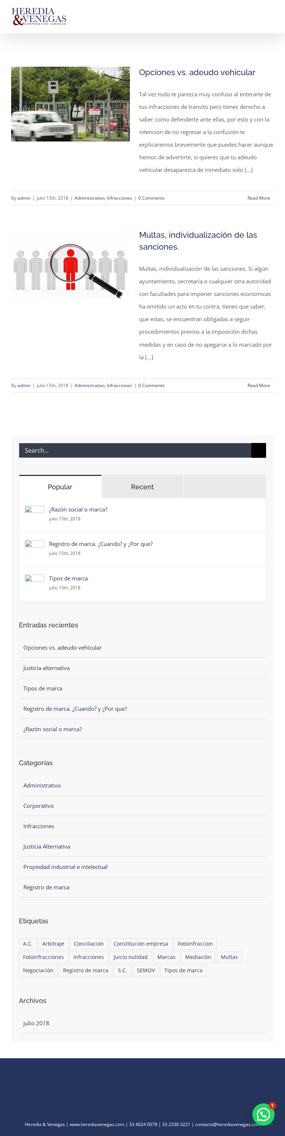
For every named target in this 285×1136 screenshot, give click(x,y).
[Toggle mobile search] (258, 12)
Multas (229, 957)
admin (23, 198)
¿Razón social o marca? (78, 509)
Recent (142, 487)
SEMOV (146, 970)
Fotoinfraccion (195, 943)
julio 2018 (36, 1023)
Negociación (38, 970)
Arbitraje (53, 943)
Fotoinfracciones (43, 957)
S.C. (122, 970)
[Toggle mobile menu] (271, 12)
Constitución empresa (141, 943)
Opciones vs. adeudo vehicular (197, 72)
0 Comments (151, 198)
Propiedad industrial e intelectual (65, 866)
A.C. (28, 943)
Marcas (166, 957)
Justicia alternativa (46, 668)
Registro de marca (46, 887)
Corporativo (38, 805)
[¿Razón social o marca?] (34, 512)
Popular (60, 487)
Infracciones (119, 198)
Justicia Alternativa (46, 846)
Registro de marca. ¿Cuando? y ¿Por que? (101, 543)
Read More (259, 198)
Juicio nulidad (131, 957)
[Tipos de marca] (34, 580)
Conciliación (89, 943)
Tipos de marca (68, 578)
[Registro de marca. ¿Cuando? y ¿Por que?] (34, 546)
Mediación (198, 957)
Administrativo (90, 198)
